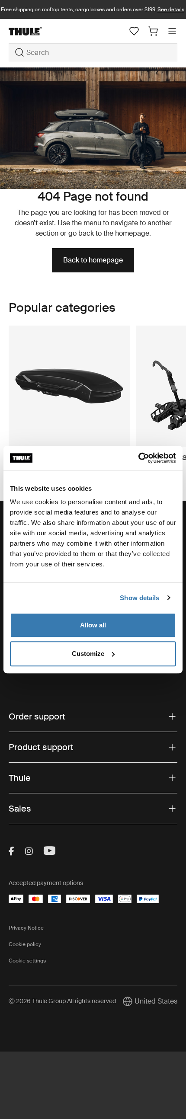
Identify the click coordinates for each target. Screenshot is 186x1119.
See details (170, 9)
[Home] (37, 31)
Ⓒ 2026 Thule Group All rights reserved (62, 1001)
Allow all (93, 625)
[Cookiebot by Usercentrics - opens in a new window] (138, 458)
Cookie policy (25, 944)
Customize (88, 653)
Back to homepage (93, 260)
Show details (139, 597)
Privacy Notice (26, 927)
